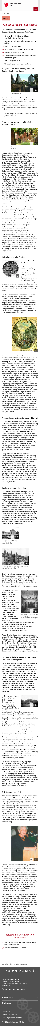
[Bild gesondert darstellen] (31, 90)
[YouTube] (19, 970)
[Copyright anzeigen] (35, 90)
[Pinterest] (16, 970)
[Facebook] (6, 970)
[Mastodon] (12, 970)
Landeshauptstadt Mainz (15, 1022)
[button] (6, 18)
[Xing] (30, 970)
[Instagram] (9, 970)
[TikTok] (33, 970)
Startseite (6, 13)
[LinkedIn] (26, 970)
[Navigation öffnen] (35, 9)
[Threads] (23, 970)
